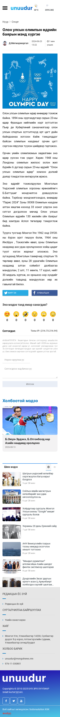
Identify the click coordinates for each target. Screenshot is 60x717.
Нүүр (5, 21)
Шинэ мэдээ (11, 466)
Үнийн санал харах (15, 620)
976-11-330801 (13, 663)
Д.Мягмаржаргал (18, 43)
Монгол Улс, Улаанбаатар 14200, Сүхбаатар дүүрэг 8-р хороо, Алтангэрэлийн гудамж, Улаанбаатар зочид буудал (29, 639)
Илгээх (30, 384)
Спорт (15, 21)
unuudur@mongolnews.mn (19, 658)
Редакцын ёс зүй (14, 604)
